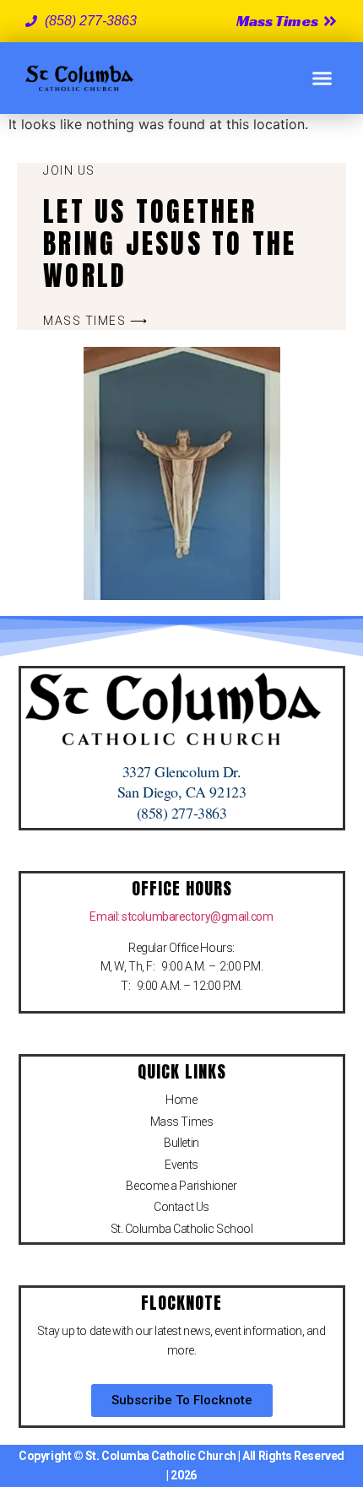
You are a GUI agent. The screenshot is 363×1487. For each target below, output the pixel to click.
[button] (322, 78)
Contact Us (181, 1207)
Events (181, 1164)
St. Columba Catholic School (182, 1229)
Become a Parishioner (181, 1185)
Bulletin (181, 1142)
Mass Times (182, 1121)
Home (181, 1099)
